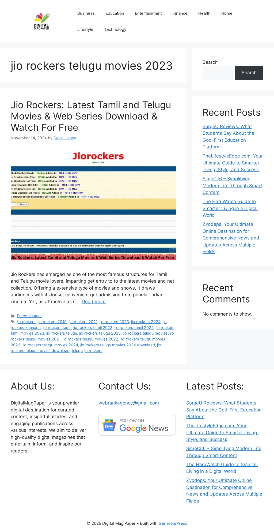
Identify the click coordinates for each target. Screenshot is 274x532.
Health (204, 13)
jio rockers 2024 (146, 321)
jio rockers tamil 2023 (92, 327)
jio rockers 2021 (83, 321)
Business (86, 13)
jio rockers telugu (61, 333)
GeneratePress (173, 523)
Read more (94, 301)
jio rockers (26, 321)
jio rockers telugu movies (145, 333)
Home (227, 13)
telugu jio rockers (87, 350)
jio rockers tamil (57, 327)
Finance (180, 13)
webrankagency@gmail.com (128, 403)
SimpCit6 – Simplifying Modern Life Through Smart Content (232, 185)
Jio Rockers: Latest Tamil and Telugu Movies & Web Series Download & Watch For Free (91, 116)
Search (210, 62)
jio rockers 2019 (52, 321)
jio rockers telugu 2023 (100, 333)
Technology (115, 29)
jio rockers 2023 (114, 321)
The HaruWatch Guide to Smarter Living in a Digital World (230, 208)
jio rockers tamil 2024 (134, 327)
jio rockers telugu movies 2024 (50, 345)
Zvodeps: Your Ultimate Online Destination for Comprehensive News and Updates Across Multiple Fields (231, 238)
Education (114, 13)
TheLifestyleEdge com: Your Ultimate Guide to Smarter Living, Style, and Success (233, 162)
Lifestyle (85, 29)
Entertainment (148, 13)
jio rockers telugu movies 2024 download (117, 345)
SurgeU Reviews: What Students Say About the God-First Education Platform (224, 409)
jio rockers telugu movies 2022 (90, 339)
